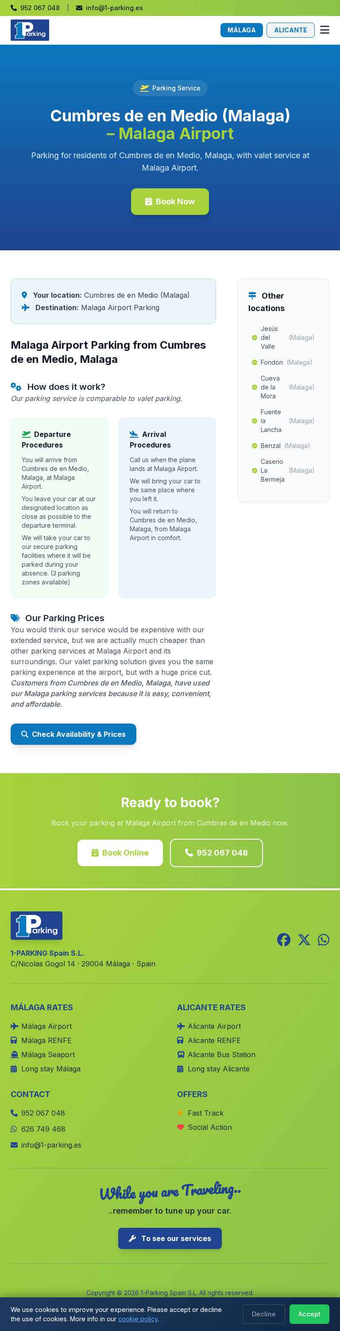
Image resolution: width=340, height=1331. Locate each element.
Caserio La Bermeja (288, 470)
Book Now (175, 201)
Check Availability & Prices (79, 734)
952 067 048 (222, 852)
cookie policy (138, 1319)
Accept (309, 1314)
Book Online (125, 852)
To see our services (175, 1238)
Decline (264, 1314)
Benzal (285, 445)
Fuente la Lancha (288, 420)
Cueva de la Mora (288, 387)
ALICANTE (290, 30)
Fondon (287, 362)
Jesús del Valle (288, 337)
